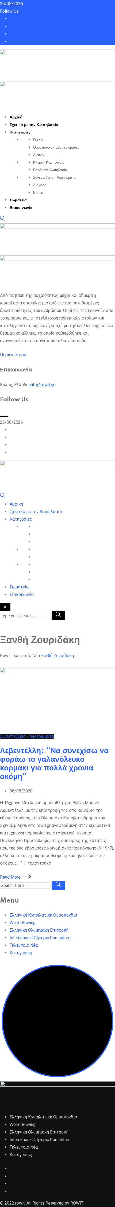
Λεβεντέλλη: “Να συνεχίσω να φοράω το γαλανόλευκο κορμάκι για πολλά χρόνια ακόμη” (54, 764)
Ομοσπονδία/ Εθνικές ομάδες (56, 147)
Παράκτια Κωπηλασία (50, 170)
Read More (11, 877)
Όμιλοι (38, 140)
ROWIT (76, 1203)
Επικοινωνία (21, 208)
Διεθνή (38, 155)
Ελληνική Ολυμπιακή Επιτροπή (39, 930)
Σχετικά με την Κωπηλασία (34, 125)
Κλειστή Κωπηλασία (48, 162)
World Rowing (23, 922)
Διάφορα (40, 185)
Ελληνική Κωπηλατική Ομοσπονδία (43, 915)
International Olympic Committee (40, 937)
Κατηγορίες (20, 132)
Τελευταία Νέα (24, 945)
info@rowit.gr (42, 384)
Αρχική (16, 117)
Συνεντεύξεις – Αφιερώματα (54, 178)
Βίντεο (38, 193)
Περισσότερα (13, 354)
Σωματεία (18, 200)
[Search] (2, 219)
